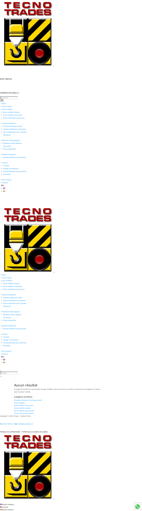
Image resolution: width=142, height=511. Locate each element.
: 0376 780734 (6, 424)
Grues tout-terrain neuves (24, 413)
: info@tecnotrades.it (23, 424)
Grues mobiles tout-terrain (24, 411)
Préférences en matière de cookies (35, 432)
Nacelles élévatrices (9, 154)
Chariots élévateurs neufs (12, 126)
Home (4, 103)
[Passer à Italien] (4, 191)
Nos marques (7, 180)
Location (6, 166)
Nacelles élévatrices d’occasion (14, 157)
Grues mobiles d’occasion (12, 115)
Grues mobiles (7, 109)
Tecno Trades (7, 106)
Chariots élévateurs (9, 123)
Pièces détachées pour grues (14, 118)
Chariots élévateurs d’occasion (14, 129)
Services (5, 163)
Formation (7, 174)
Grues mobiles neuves (11, 112)
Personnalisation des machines (14, 171)
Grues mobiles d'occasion (23, 405)
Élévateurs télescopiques (11, 140)
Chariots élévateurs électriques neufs (28, 400)
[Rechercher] (2, 100)
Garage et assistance (11, 168)
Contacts (5, 183)
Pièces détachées (9, 149)
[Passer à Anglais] (4, 188)
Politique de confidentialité (10, 432)
